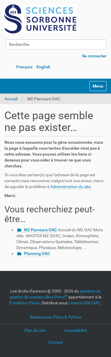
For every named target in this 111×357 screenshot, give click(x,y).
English (43, 66)
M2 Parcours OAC (40, 229)
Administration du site (70, 186)
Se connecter (94, 56)
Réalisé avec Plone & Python (55, 317)
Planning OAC (37, 253)
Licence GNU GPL (84, 303)
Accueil (10, 98)
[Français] (40, 18)
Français (24, 66)
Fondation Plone (24, 303)
